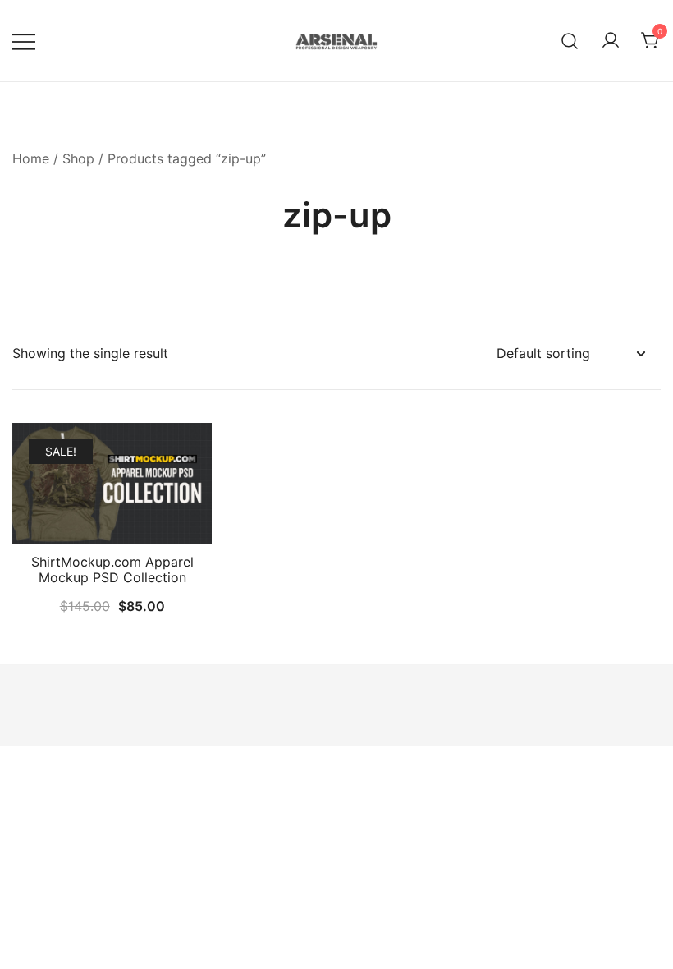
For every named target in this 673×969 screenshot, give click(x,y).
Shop (78, 158)
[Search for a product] (570, 41)
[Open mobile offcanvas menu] (23, 41)
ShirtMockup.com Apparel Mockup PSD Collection (112, 569)
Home (30, 158)
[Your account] (610, 41)
